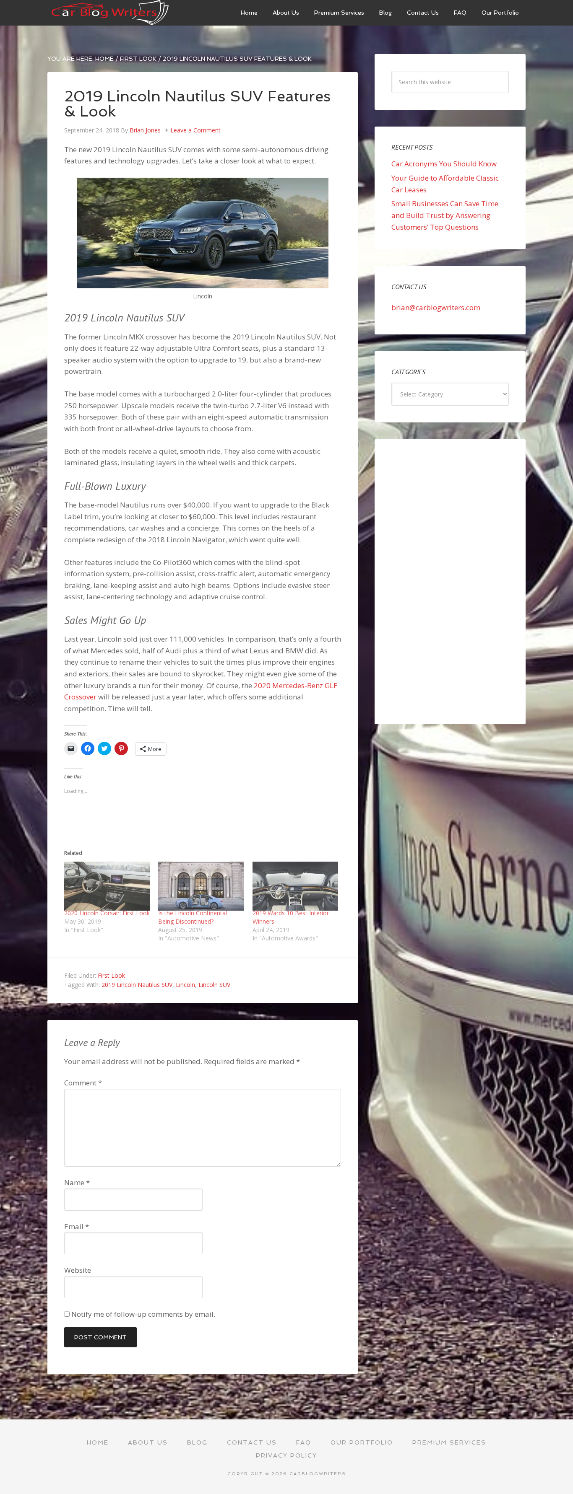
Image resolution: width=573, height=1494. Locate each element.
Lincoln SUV (214, 985)
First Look (111, 975)
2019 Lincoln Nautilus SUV (137, 985)
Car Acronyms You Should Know (444, 163)
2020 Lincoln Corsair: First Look (107, 913)
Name (77, 1182)
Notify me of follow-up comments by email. (143, 1314)
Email (76, 1226)
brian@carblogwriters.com (435, 307)
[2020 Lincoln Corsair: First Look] (107, 886)
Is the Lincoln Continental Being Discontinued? (192, 917)
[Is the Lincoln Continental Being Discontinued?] (201, 886)
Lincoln (185, 985)
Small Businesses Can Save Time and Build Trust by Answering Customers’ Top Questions (444, 215)
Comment (83, 1082)
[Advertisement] (450, 581)
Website (77, 1270)
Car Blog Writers (110, 12)
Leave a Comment (195, 130)
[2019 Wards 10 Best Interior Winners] (295, 886)
